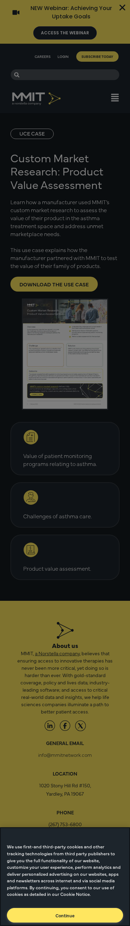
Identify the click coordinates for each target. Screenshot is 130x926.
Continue (65, 915)
